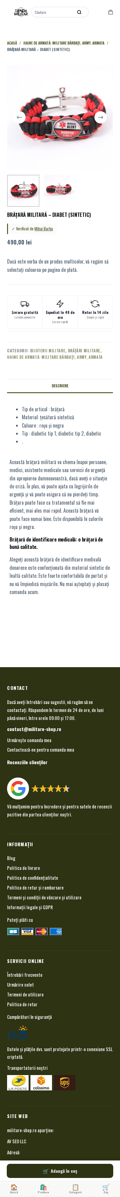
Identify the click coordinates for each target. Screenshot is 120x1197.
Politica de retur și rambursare (35, 887)
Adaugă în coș (64, 1171)
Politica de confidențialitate (32, 877)
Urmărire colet (20, 984)
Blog (11, 858)
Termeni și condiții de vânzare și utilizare (44, 897)
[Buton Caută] (79, 12)
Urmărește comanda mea (29, 740)
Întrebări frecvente (24, 974)
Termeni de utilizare (25, 994)
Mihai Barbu (43, 228)
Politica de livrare (23, 867)
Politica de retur (22, 1004)
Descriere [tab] (60, 385)
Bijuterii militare (48, 350)
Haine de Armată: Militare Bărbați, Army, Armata (55, 357)
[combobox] (53, 12)
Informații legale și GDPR (30, 907)
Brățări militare (84, 350)
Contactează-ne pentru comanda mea (40, 749)
